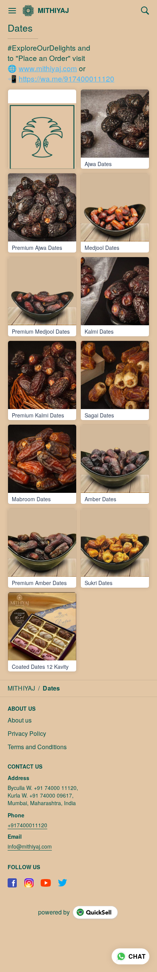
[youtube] (46, 883)
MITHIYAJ (53, 10)
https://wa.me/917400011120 (66, 78)
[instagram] (29, 883)
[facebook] (12, 883)
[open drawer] (12, 10)
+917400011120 (27, 825)
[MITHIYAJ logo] (28, 10)
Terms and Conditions (37, 747)
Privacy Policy (27, 733)
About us (20, 720)
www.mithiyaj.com (48, 68)
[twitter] (62, 883)
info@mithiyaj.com (30, 846)
